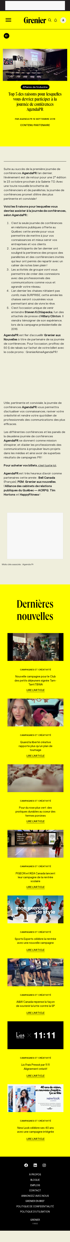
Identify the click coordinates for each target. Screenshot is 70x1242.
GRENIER (35, 1219)
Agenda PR (26, 119)
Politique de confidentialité (35, 1206)
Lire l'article (36, 690)
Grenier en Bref (35, 1201)
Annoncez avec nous (35, 1195)
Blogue (35, 1180)
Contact (35, 1190)
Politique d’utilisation (35, 1211)
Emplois (35, 1185)
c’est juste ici (47, 465)
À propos (35, 1174)
